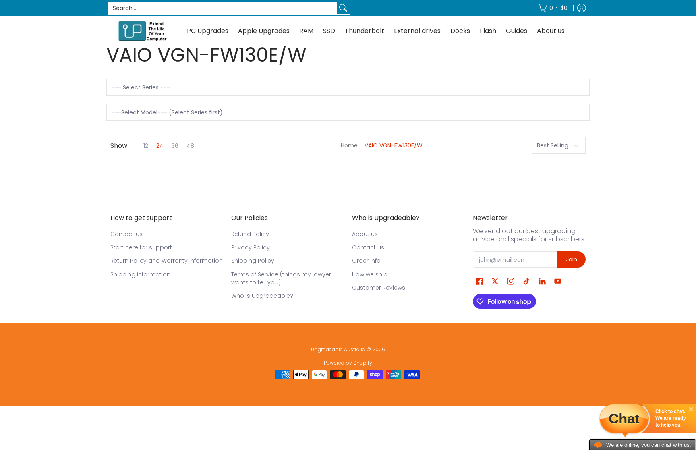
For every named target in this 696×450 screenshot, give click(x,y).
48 (190, 146)
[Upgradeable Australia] (142, 31)
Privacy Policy (250, 247)
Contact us (126, 234)
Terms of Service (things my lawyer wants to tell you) (281, 278)
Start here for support (141, 247)
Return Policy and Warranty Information (166, 261)
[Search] (343, 8)
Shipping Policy (252, 261)
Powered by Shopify (348, 362)
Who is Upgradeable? (262, 296)
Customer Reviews (378, 288)
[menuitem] (553, 8)
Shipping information (140, 274)
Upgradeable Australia (338, 349)
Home (349, 145)
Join (571, 259)
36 (175, 146)
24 (160, 146)
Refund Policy (250, 234)
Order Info (366, 261)
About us (365, 234)
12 (145, 146)
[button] (479, 281)
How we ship (369, 274)
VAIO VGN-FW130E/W (394, 145)
